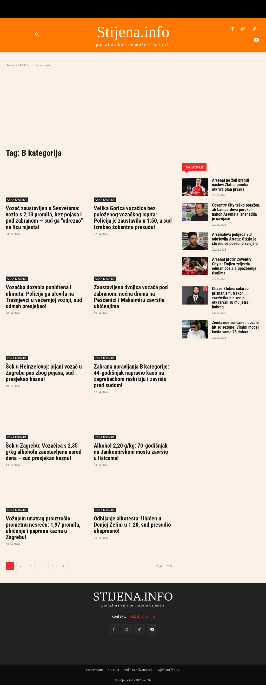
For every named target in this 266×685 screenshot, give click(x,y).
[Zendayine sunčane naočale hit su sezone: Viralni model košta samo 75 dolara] (195, 329)
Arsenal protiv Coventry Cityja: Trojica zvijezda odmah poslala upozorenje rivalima (234, 266)
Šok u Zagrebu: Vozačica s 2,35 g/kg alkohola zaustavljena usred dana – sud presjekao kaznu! (44, 451)
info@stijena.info (141, 616)
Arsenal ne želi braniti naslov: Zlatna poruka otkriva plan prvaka (230, 185)
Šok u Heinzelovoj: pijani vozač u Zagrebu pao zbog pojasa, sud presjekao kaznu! (44, 372)
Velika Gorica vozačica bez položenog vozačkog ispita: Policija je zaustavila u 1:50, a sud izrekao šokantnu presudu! (133, 217)
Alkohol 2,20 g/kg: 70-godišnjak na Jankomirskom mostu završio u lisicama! (131, 451)
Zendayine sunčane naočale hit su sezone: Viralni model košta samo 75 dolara (235, 327)
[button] (37, 34)
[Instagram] (243, 29)
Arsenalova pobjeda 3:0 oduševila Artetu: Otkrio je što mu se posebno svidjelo (235, 239)
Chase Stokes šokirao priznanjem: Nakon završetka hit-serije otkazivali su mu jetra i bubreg (231, 297)
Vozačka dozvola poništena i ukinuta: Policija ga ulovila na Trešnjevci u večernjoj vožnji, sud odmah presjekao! (44, 296)
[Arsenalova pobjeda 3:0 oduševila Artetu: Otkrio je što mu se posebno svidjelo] (195, 241)
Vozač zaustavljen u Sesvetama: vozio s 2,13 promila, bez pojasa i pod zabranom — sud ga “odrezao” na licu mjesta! (44, 217)
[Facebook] (232, 29)
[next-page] (63, 566)
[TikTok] (254, 29)
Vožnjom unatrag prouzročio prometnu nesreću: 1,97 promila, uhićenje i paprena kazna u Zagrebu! (43, 528)
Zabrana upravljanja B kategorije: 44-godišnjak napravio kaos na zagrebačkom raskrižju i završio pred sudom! (131, 376)
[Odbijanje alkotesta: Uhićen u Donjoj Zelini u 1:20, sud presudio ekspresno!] (133, 492)
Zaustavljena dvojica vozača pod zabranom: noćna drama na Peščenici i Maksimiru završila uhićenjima (131, 296)
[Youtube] (256, 40)
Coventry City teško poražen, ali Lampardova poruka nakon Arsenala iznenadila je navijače (236, 212)
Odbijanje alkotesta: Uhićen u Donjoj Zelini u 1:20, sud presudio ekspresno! (132, 524)
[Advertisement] (133, 107)
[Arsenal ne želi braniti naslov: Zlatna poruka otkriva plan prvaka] (195, 187)
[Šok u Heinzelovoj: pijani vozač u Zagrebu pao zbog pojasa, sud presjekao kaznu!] (45, 340)
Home (10, 65)
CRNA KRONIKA (16, 199)
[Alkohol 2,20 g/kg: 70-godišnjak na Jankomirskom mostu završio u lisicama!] (133, 419)
